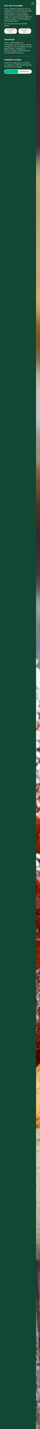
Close (32, 2)
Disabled (24, 71)
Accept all (10, 31)
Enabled (12, 71)
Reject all (24, 31)
